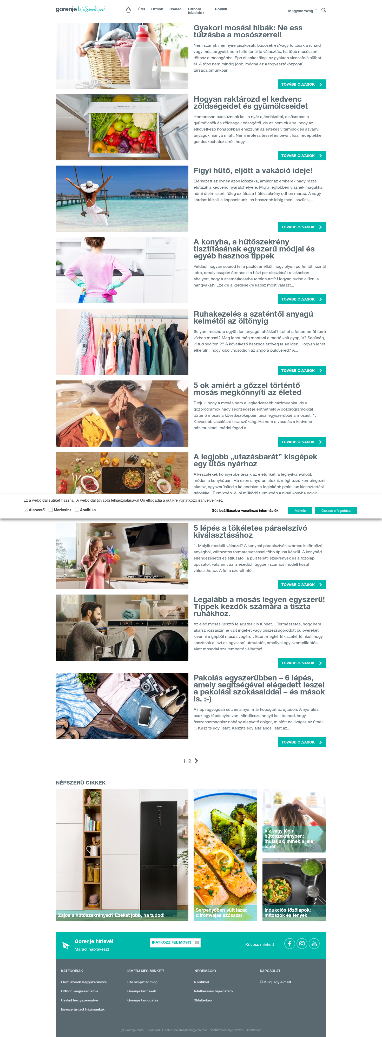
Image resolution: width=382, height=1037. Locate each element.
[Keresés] (323, 10)
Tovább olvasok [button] (298, 85)
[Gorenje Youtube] (314, 943)
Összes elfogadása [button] (336, 510)
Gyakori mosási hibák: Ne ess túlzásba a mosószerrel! (248, 32)
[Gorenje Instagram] (302, 943)
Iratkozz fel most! (172, 943)
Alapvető (37, 510)
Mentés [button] (300, 510)
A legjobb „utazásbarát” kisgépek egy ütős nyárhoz (255, 461)
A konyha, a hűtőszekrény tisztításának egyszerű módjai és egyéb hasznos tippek (254, 250)
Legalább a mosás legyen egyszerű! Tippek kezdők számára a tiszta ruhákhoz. (259, 607)
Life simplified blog (142, 982)
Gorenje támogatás (142, 1000)
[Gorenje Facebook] (289, 943)
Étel (141, 9)
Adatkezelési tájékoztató (213, 991)
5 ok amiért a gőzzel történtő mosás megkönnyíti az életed (247, 390)
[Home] (128, 10)
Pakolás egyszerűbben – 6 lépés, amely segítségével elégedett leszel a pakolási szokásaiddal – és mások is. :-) (259, 689)
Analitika (88, 510)
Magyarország (300, 11)
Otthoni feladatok (196, 11)
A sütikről (201, 982)
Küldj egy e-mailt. (277, 982)
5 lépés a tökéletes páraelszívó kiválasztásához (250, 532)
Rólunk (221, 9)
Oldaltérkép (203, 1000)
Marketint (62, 510)
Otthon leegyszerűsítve (79, 991)
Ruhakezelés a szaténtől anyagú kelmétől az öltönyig (253, 318)
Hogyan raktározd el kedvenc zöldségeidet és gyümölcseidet (251, 103)
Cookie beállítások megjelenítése (184, 1030)
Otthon (157, 9)
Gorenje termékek (141, 991)
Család (175, 9)
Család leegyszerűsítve (79, 1000)
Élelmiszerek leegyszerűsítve (84, 982)
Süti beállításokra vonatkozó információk (245, 510)
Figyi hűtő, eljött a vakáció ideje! (253, 171)
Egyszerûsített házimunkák (82, 1010)
